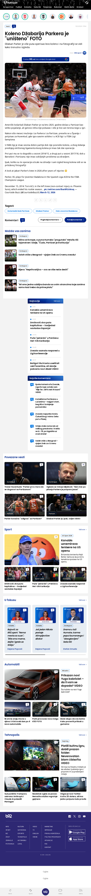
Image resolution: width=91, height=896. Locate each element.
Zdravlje (9, 840)
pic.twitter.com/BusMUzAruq (59, 189)
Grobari (80, 7)
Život (8, 837)
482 (32, 384)
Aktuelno (65, 671)
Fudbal (19, 7)
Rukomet (58, 7)
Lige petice (11, 579)
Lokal (20, 844)
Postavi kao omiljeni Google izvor (39, 59)
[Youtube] (84, 816)
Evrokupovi (23, 236)
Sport (8, 830)
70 (14, 281)
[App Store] (76, 839)
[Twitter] (74, 816)
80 (14, 237)
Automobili (22, 840)
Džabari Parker (42, 211)
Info (7, 827)
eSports (21, 833)
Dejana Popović (14, 649)
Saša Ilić (37, 7)
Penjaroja (47, 7)
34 (14, 266)
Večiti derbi (69, 7)
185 (32, 414)
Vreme (35, 837)
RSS (46, 844)
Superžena (22, 830)
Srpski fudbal (39, 579)
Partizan (10, 514)
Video (35, 827)
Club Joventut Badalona (66, 211)
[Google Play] (76, 832)
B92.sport (78, 53)
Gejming (65, 741)
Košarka (27, 7)
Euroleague (11, 482)
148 (32, 426)
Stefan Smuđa (70, 649)
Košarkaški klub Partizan (19, 211)
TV (33, 830)
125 (14, 252)
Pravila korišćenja (52, 833)
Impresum (48, 830)
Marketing (49, 827)
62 (80, 610)
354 (32, 399)
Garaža (65, 714)
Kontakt (48, 847)
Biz (7, 833)
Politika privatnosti (53, 837)
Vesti (8, 26)
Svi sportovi (8, 7)
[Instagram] (79, 816)
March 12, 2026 (47, 192)
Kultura (21, 827)
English (36, 833)
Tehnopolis (22, 837)
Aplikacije (49, 840)
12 (14, 26)
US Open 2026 (67, 536)
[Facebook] (69, 816)
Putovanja (10, 844)
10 (83, 464)
